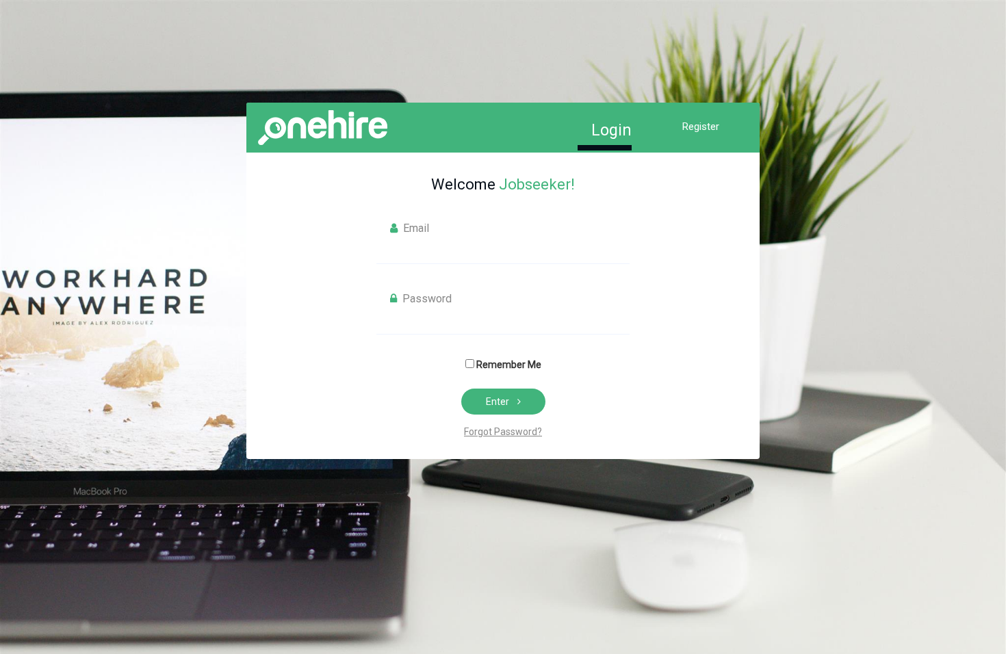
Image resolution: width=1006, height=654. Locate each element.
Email (414, 228)
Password (426, 298)
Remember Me (508, 364)
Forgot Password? (503, 431)
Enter (497, 401)
